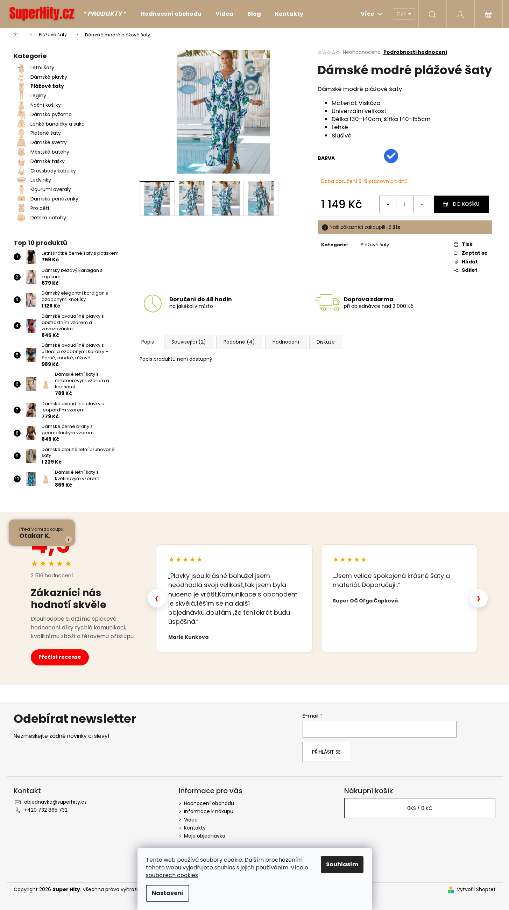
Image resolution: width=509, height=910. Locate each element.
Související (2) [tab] (188, 341)
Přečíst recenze (59, 657)
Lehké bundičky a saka (57, 123)
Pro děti (39, 208)
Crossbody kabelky (53, 170)
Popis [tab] (147, 341)
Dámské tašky (47, 161)
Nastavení (167, 893)
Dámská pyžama (51, 114)
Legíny (38, 95)
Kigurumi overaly (50, 189)
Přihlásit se (326, 751)
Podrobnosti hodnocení (415, 52)
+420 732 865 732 (46, 809)
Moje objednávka (204, 835)
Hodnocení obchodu (209, 803)
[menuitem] (105, 14)
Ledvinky (40, 179)
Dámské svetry (48, 142)
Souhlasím (342, 864)
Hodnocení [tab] (286, 341)
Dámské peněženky (54, 198)
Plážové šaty (47, 86)
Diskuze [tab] (326, 341)
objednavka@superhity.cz (55, 801)
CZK (402, 13)
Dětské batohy (48, 217)
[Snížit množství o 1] (388, 204)
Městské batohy (49, 151)
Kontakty (195, 827)
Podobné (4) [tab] (239, 341)
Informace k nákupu (208, 811)
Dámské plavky (48, 76)
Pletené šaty (45, 132)
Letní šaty (42, 67)
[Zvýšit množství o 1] (421, 204)
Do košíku (466, 203)
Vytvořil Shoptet (476, 889)
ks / (419, 808)
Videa (191, 819)
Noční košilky (45, 104)
